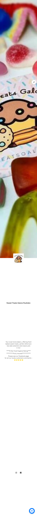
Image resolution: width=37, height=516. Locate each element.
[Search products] (34, 82)
